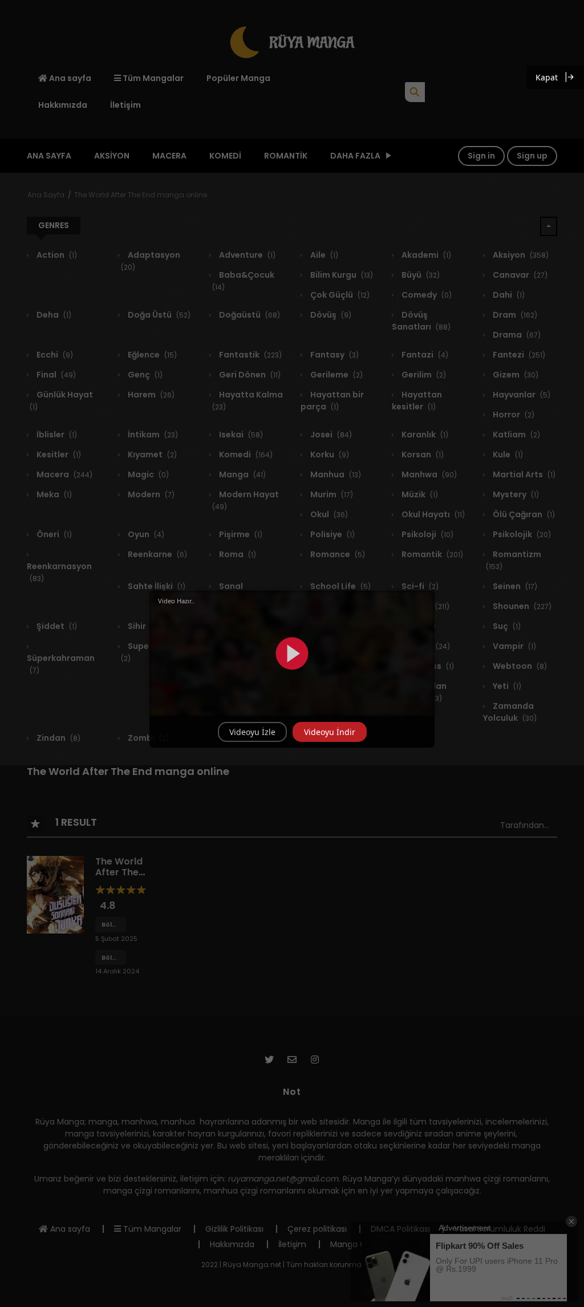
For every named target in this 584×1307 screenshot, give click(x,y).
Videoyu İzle (252, 731)
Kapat (547, 77)
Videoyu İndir (329, 731)
